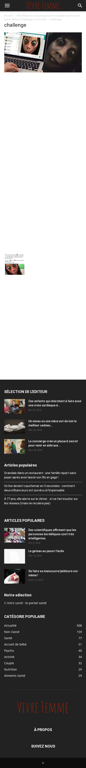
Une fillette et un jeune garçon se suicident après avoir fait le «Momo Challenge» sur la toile (42, 17)
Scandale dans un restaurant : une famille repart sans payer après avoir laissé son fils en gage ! (40, 475)
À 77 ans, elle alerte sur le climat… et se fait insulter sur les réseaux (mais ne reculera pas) (41, 501)
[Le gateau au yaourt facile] (14, 556)
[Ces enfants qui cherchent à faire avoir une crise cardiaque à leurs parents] (14, 406)
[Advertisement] (43, 119)
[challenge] (43, 71)
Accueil (8, 15)
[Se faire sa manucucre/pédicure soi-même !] (14, 576)
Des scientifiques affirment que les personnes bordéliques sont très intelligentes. (52, 534)
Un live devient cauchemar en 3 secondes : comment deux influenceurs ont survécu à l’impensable (39, 488)
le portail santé (36, 603)
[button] (7, 5)
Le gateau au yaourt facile (46, 551)
